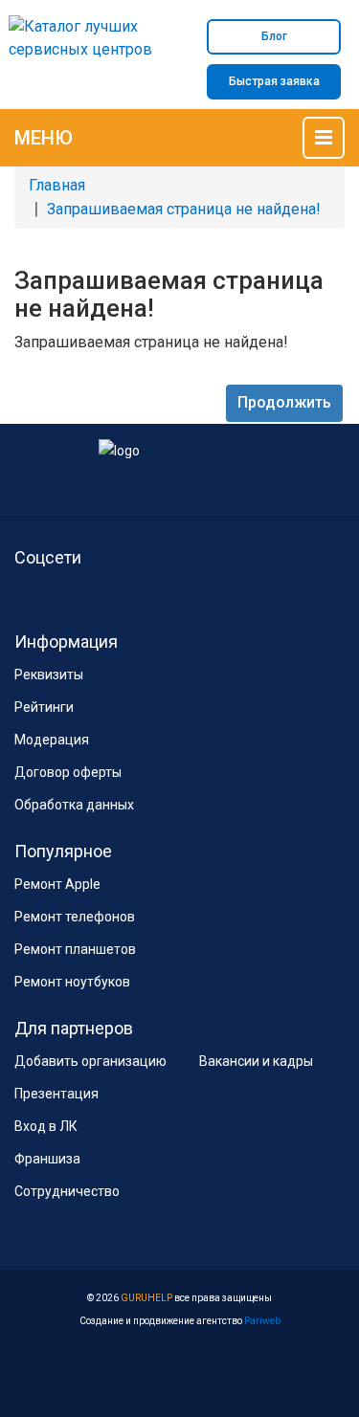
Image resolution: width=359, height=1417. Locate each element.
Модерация (51, 739)
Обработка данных (74, 804)
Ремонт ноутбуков (72, 981)
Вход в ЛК (46, 1126)
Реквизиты (48, 674)
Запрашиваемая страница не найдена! (184, 209)
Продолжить (284, 402)
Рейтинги (44, 707)
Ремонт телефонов (74, 916)
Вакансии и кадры (256, 1061)
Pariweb (262, 1321)
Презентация (56, 1093)
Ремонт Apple (57, 884)
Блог (274, 36)
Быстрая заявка (274, 81)
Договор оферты (68, 772)
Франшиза (47, 1158)
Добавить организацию (90, 1061)
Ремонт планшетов (75, 949)
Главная (57, 185)
